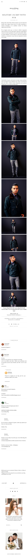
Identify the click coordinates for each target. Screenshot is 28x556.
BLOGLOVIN (10, 319)
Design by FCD (18, 554)
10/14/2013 (6, 435)
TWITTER (13, 318)
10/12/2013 (10, 373)
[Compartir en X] (11, 324)
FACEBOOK (7, 318)
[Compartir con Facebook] (13, 324)
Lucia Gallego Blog (5, 411)
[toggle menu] (1, 1)
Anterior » (23, 483)
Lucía (5, 402)
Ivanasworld (6, 343)
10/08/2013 (6, 355)
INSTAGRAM (19, 318)
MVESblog (10, 372)
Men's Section (14, 326)
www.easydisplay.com (5, 446)
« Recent (4, 483)
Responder (3, 349)
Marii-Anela (6, 354)
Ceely (5, 385)
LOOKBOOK (17, 319)
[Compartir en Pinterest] (15, 324)
